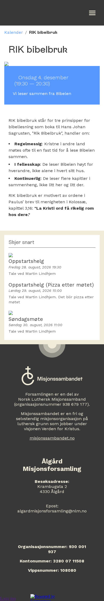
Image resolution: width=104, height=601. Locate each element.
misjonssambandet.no (52, 438)
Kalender (13, 32)
